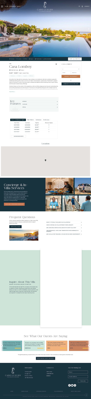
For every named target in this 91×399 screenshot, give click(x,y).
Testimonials (28, 371)
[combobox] (71, 69)
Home (11, 391)
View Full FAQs (15, 226)
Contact (87, 6)
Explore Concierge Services (14, 204)
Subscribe (83, 381)
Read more (11, 91)
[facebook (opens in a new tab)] (69, 385)
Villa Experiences (58, 391)
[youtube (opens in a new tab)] (72, 385)
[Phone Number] (82, 6)
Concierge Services (41, 391)
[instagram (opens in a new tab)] (75, 385)
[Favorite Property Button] (56, 64)
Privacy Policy (28, 375)
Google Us (27, 373)
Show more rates (18, 136)
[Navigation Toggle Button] (2, 6)
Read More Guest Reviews (45, 358)
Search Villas (24, 391)
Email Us (48, 375)
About (19, 6)
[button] (2, 29)
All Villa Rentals (29, 377)
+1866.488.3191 (49, 373)
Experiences (12, 6)
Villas (6, 6)
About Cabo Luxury (76, 391)
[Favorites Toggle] (79, 6)
